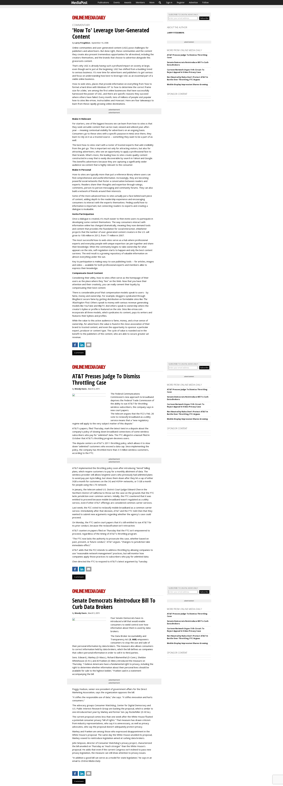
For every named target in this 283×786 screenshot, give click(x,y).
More (151, 2)
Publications (103, 2)
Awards (127, 2)
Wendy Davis (81, 389)
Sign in (169, 2)
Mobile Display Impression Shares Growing (187, 84)
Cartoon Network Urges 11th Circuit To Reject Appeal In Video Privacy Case (185, 70)
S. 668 (133, 639)
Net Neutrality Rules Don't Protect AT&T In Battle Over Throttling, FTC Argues (187, 78)
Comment (79, 352)
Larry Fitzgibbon (82, 43)
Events (116, 2)
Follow (205, 2)
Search (160, 2)
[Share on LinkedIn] (82, 344)
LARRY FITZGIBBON (175, 32)
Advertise (193, 2)
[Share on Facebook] (75, 344)
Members (140, 2)
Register (181, 2)
